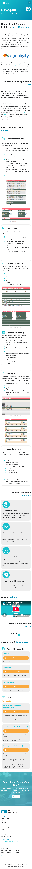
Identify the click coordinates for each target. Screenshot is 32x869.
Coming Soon (16, 657)
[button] (29, 2)
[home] (6, 2)
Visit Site (16, 686)
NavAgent (4, 829)
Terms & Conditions (12, 866)
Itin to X (6, 114)
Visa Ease (3, 831)
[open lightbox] (16, 192)
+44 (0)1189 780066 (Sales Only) (9, 841)
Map (2, 856)
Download (17, 711)
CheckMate (4, 825)
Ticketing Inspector (6, 834)
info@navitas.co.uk (6, 844)
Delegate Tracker (6, 827)
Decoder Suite (24, 112)
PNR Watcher (4, 823)
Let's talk (16, 796)
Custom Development (7, 836)
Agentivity (17, 65)
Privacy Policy (21, 866)
